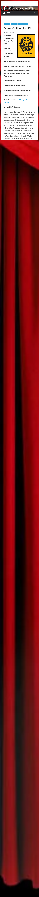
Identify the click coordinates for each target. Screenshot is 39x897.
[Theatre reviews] (19, 7)
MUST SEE (7, 24)
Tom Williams (10, 32)
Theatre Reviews (22, 24)
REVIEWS (14, 24)
